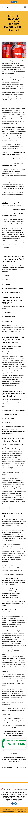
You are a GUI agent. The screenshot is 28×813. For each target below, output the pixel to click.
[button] (23, 7)
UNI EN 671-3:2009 (7, 525)
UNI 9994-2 (5, 203)
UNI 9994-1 (5, 152)
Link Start (23, 811)
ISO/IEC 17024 (17, 662)
